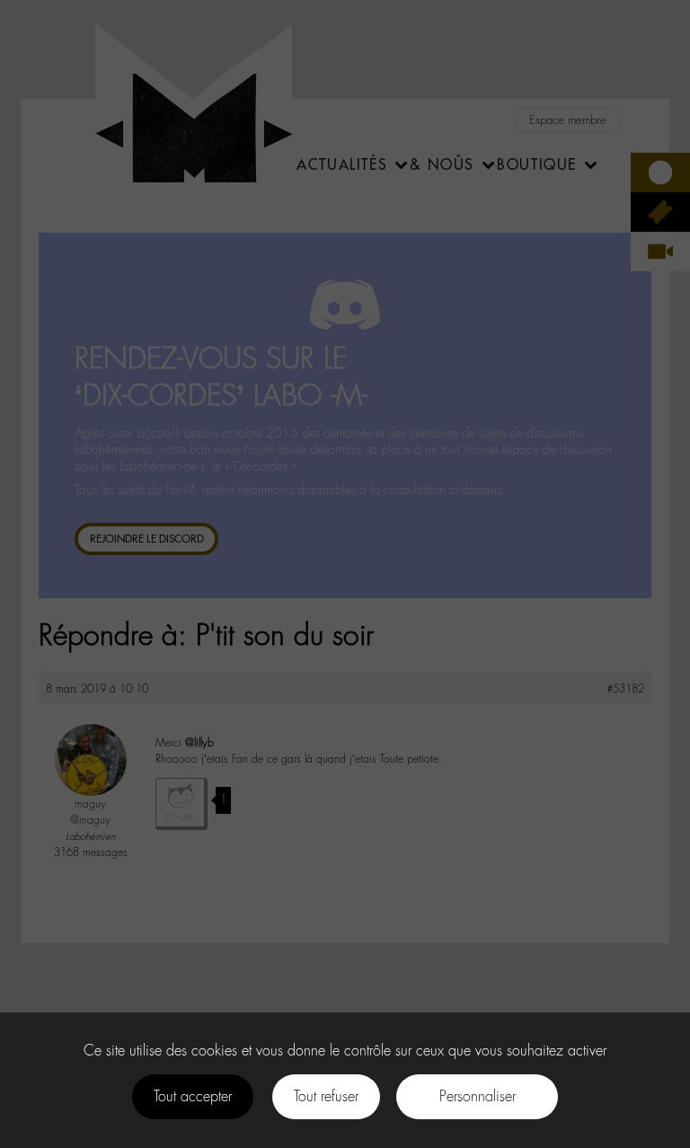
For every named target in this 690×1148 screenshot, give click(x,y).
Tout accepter (193, 1096)
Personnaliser (477, 1096)
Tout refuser (326, 1096)
